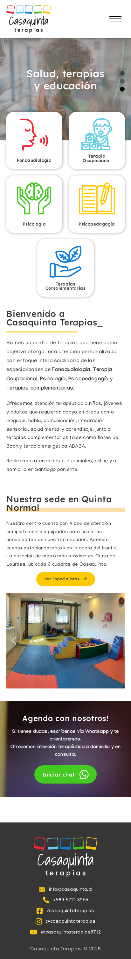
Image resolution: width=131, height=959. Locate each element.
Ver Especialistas (62, 578)
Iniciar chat (58, 774)
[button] (122, 73)
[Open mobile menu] (115, 18)
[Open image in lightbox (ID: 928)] (65, 640)
